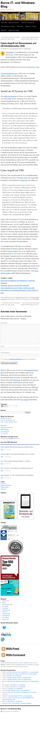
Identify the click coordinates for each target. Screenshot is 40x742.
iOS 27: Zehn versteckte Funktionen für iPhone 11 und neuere (15, 461)
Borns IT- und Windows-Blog (18, 4)
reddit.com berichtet (10, 96)
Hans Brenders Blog (7, 604)
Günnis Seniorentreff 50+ (7, 427)
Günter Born (27, 48)
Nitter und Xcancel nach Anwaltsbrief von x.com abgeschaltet (23, 672)
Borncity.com (4, 418)
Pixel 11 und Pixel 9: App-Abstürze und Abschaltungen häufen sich (17, 468)
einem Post (24, 180)
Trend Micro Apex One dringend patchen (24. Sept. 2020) (10, 38)
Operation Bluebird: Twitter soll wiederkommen (19, 677)
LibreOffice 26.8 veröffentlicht (14, 675)
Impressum (3, 483)
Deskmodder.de (6, 615)
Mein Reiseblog (4, 429)
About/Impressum (14, 22)
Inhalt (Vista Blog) (13, 30)
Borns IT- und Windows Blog (8, 420)
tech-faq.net (5, 608)
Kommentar (4, 323)
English (8, 52)
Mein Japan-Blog (5, 431)
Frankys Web (5, 619)
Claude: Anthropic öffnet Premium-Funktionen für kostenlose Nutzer (17, 447)
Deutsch (5, 406)
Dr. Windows (5, 617)
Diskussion (20, 26)
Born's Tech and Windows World (9, 422)
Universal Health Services (9, 73)
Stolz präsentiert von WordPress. (11, 711)
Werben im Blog (5, 487)
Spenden (3, 30)
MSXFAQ (4, 612)
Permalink (36, 299)
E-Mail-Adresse (5, 352)
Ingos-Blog (5, 606)
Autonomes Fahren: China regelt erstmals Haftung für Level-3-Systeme (17, 454)
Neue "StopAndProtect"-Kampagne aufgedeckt (20, 703)
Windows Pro (5, 601)
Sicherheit (19, 297)
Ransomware (35, 297)
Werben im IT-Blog (30, 26)
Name (3, 346)
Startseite (4, 22)
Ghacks (4, 602)
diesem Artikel (13, 251)
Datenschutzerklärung (27, 22)
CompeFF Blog (6, 613)
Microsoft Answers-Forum (24, 664)
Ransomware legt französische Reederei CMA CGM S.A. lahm (30, 38)
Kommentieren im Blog (8, 26)
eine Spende (25, 399)
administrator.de (6, 610)
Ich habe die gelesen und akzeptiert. (19, 359)
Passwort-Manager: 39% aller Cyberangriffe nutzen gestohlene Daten (17, 475)
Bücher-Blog (4, 425)
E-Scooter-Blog (4, 433)
